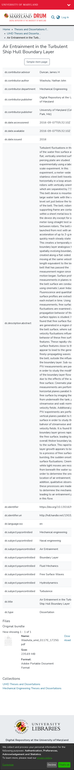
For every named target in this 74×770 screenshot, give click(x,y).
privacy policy (44, 758)
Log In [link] (65, 17)
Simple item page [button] (37, 62)
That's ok (64, 764)
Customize (8, 764)
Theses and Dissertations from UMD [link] (31, 29)
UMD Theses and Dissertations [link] (24, 33)
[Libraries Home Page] (37, 726)
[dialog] (37, 757)
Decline (52, 764)
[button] (25, 17)
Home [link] (6, 29)
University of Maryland (20, 4)
